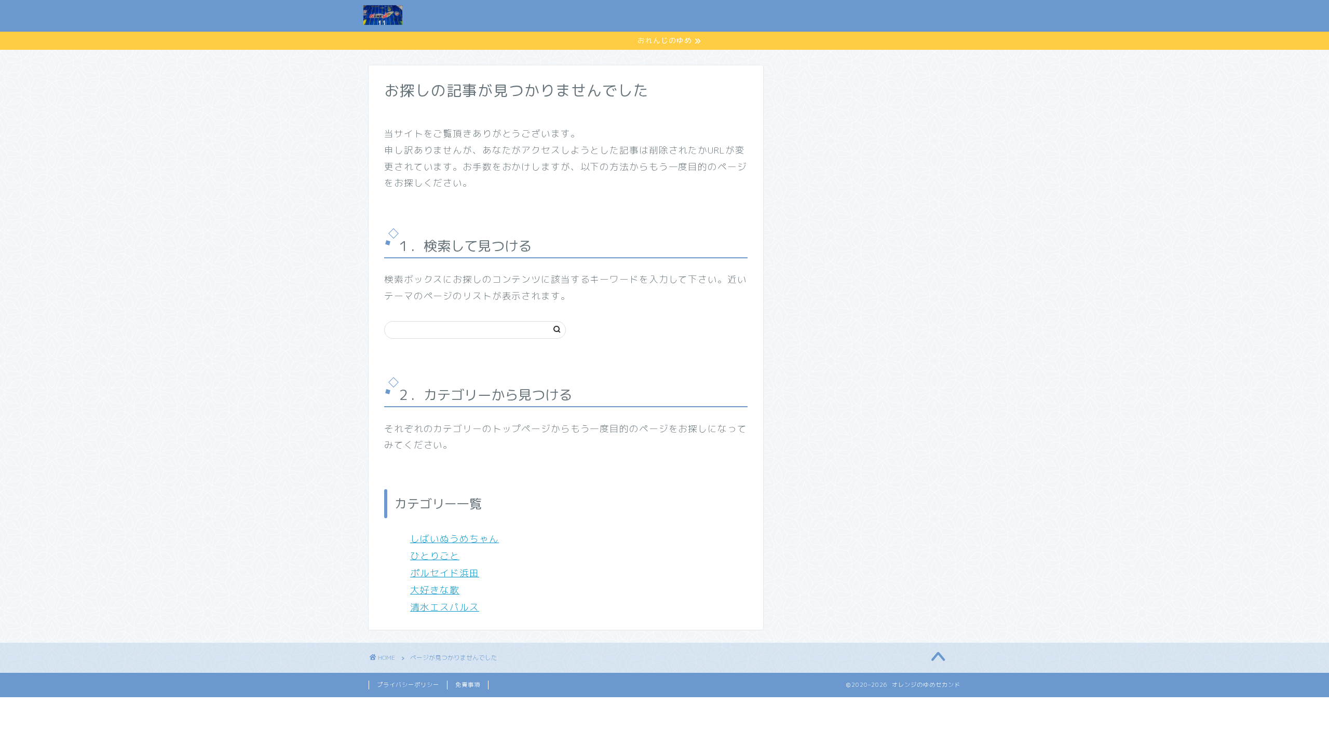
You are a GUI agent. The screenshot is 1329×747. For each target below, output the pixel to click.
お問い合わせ (751, 16)
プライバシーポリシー (663, 16)
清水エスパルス (444, 607)
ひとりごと (434, 555)
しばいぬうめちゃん (454, 538)
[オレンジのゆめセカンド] (382, 24)
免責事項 (467, 685)
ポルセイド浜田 (444, 572)
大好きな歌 (434, 590)
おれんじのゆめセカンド (844, 16)
